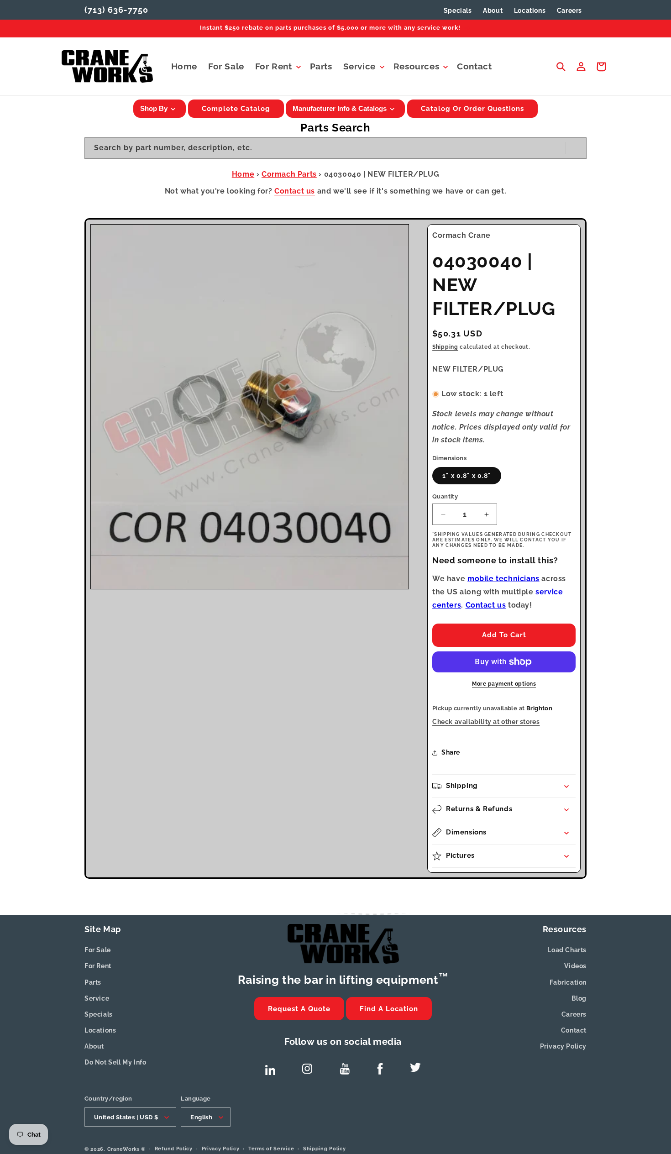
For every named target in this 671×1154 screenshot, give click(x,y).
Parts (92, 982)
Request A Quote (299, 1009)
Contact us (294, 191)
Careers (574, 1014)
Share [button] (450, 752)
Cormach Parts (289, 174)
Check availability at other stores (486, 721)
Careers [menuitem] (569, 10)
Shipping (445, 347)
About (94, 1046)
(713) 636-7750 (116, 10)
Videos (575, 966)
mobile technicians (503, 578)
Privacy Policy (563, 1046)
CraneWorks (123, 1149)
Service (96, 998)
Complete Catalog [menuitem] (236, 109)
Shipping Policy (324, 1149)
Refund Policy (174, 1149)
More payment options (504, 684)
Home (243, 174)
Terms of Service (271, 1149)
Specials (458, 10)
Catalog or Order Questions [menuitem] (472, 109)
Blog (579, 998)
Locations (100, 1030)
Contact (574, 1030)
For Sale (97, 950)
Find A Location (389, 1009)
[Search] (576, 148)
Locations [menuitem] (529, 10)
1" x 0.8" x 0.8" (466, 475)
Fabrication (568, 982)
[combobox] (335, 148)
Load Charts (567, 950)
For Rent (97, 966)
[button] (277, 66)
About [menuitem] (493, 10)
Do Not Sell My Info (115, 1062)
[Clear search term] (556, 148)
